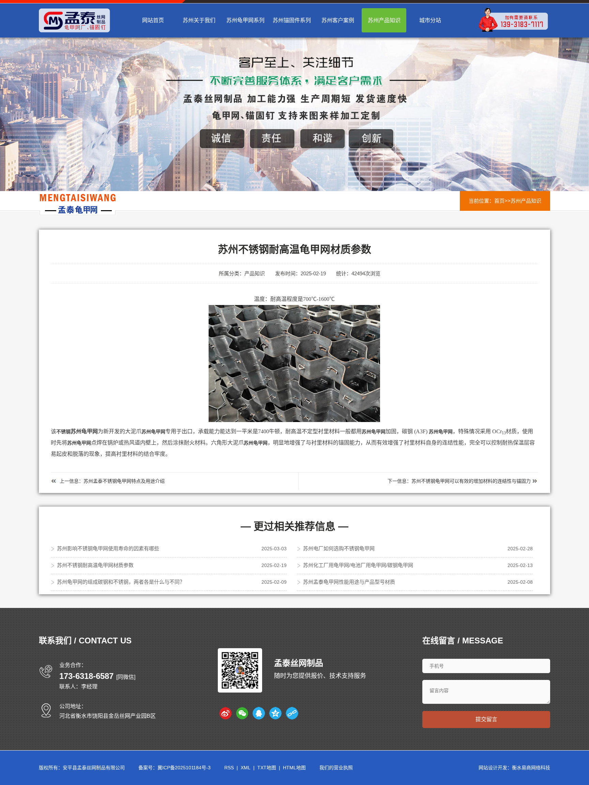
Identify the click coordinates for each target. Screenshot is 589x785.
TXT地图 (266, 767)
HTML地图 (294, 767)
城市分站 (430, 20)
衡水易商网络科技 (531, 767)
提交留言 (486, 719)
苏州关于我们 (199, 20)
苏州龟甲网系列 (245, 20)
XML (246, 767)
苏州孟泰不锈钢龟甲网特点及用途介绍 (124, 481)
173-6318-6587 (86, 676)
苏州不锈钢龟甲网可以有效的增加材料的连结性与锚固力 (471, 481)
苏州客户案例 (337, 20)
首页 (499, 201)
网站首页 (153, 20)
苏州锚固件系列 (292, 20)
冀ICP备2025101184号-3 (184, 767)
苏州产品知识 (384, 20)
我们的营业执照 (336, 767)
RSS (229, 767)
